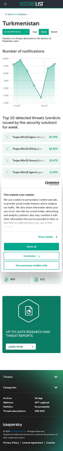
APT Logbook (42, 402)
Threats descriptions (14, 411)
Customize (30, 256)
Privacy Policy (11, 442)
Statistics (8, 406)
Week (44, 32)
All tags (38, 398)
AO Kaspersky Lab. (18, 431)
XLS (42, 279)
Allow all (31, 246)
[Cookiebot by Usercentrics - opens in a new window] (45, 183)
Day (35, 32)
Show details (45, 236)
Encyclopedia (42, 406)
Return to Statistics (17, 14)
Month (54, 32)
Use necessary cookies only (31, 265)
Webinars (8, 402)
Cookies (50, 442)
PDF (12, 279)
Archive (7, 398)
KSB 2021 (40, 411)
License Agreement (32, 442)
